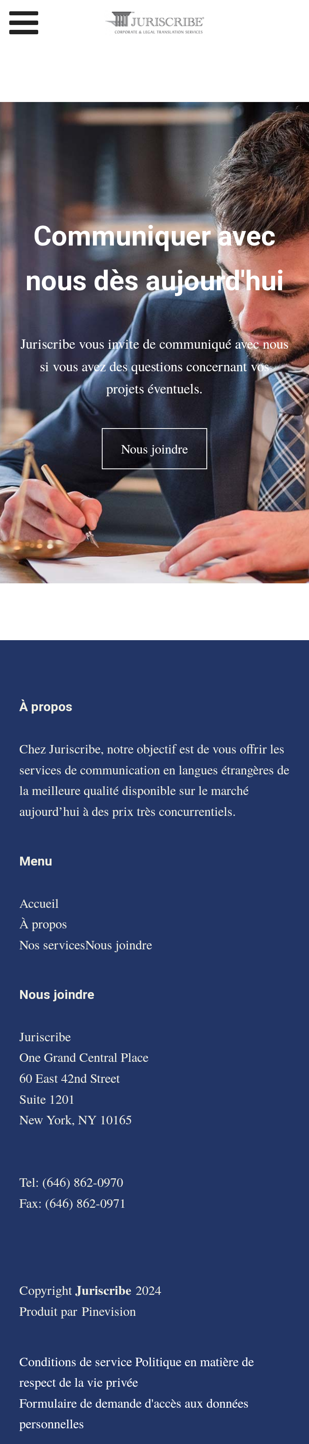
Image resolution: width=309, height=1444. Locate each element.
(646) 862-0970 (82, 1181)
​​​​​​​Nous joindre (118, 944)
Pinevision (109, 1310)
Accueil (39, 902)
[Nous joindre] (154, 465)
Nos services (52, 944)
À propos (43, 923)
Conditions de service (77, 1361)
